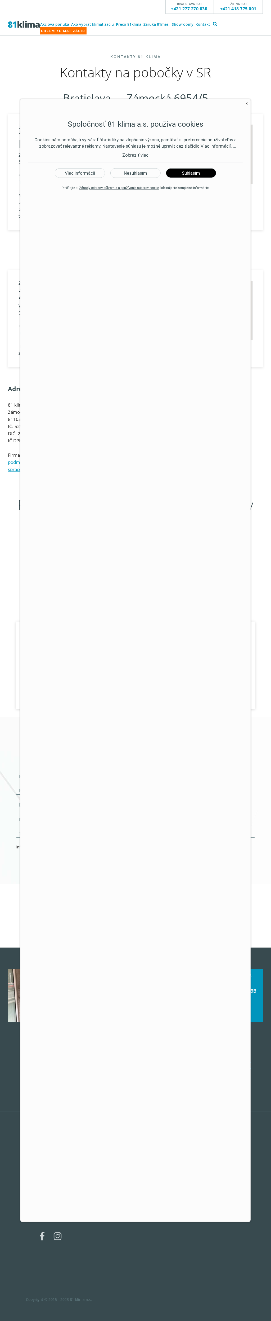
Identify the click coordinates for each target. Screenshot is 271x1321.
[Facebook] (42, 1246)
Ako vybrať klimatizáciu (92, 24)
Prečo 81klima (128, 24)
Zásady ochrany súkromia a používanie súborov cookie (119, 188)
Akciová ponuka (54, 24)
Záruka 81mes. (156, 24)
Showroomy (182, 24)
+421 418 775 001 (238, 9)
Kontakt (203, 24)
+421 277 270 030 (189, 9)
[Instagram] (57, 1246)
